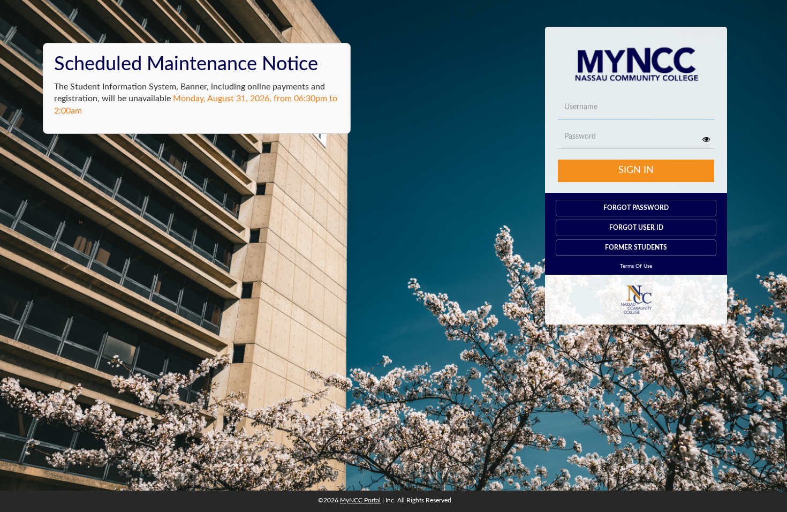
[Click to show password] (706, 139)
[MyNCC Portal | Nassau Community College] (636, 61)
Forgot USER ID (636, 227)
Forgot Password (636, 208)
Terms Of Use (636, 266)
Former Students (636, 247)
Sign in (636, 170)
